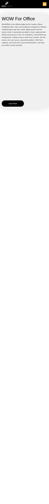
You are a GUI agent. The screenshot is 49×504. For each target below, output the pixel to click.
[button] (44, 4)
